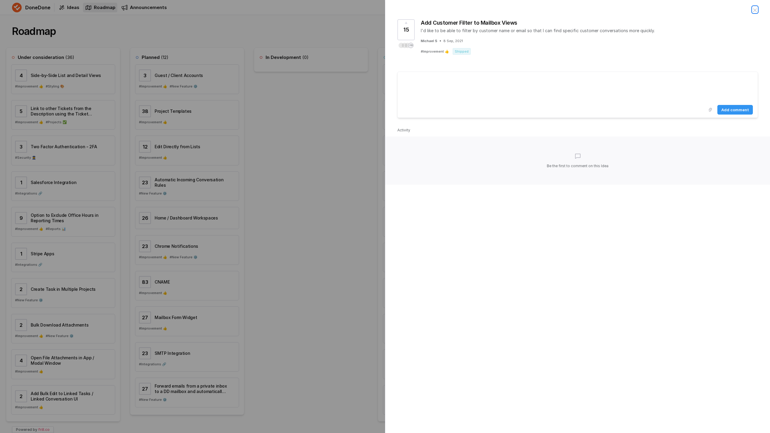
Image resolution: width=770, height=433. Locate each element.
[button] (406, 45)
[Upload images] (710, 110)
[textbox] (578, 87)
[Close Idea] (755, 9)
